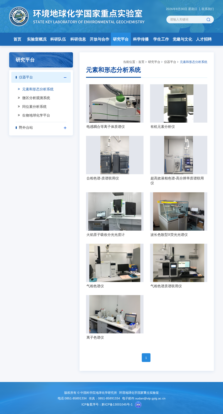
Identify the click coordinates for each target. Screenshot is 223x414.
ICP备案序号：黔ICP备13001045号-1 (107, 404)
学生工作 (161, 39)
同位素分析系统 (34, 106)
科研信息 (78, 39)
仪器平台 (26, 77)
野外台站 (26, 127)
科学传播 (141, 39)
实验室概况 (37, 39)
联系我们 (208, 9)
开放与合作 (99, 39)
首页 (17, 39)
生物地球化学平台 (36, 115)
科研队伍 (58, 39)
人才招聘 (204, 39)
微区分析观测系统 (36, 98)
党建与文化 (182, 39)
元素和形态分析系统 (38, 89)
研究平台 (121, 39)
